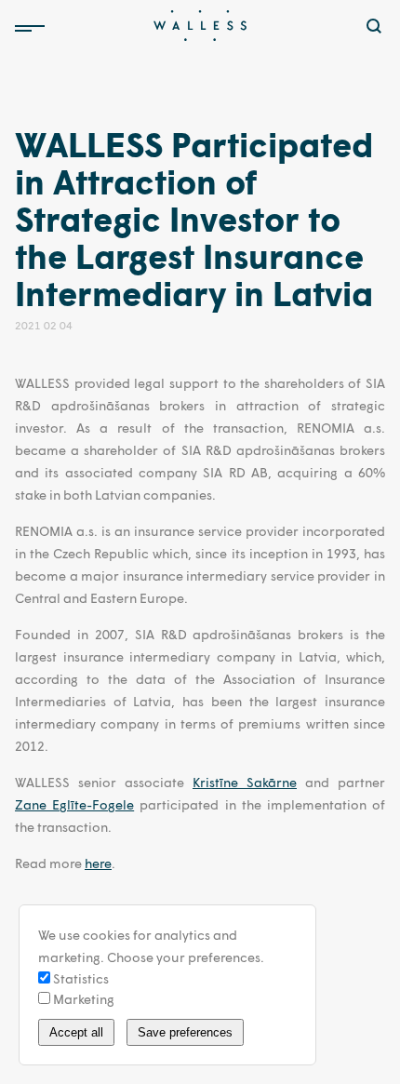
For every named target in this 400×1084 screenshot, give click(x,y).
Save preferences (185, 1032)
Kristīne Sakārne (245, 782)
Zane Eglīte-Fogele (74, 804)
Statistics (79, 978)
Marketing (82, 999)
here (98, 863)
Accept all (76, 1032)
